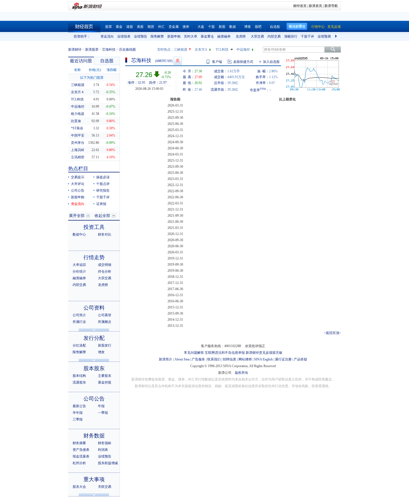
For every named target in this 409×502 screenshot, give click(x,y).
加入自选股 (271, 62)
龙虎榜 (241, 36)
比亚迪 (76, 121)
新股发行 (104, 345)
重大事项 (94, 479)
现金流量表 (81, 456)
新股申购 (174, 36)
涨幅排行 (290, 36)
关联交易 (104, 487)
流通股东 (79, 382)
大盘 (201, 27)
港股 (129, 27)
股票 (108, 27)
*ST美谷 (77, 128)
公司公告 (77, 190)
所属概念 (104, 322)
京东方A (201, 49)
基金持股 (104, 382)
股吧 (258, 27)
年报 (101, 406)
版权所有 (241, 373)
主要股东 (104, 376)
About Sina (181, 359)
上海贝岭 (77, 150)
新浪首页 (315, 6)
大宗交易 (257, 36)
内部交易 (274, 36)
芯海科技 (108, 49)
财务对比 (104, 234)
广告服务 (198, 359)
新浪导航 (331, 6)
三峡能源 (180, 49)
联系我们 (214, 359)
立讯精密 (77, 157)
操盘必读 (103, 177)
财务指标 (104, 443)
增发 (101, 352)
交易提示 (77, 177)
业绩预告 (140, 36)
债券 (186, 27)
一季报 (103, 413)
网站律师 (245, 359)
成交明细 (104, 265)
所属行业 (79, 322)
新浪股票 (91, 49)
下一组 (336, 36)
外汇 (161, 27)
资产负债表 (81, 450)
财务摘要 (79, 443)
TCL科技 (222, 49)
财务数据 (94, 436)
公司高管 (104, 315)
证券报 (101, 204)
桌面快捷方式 (243, 62)
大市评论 (77, 184)
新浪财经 (75, 49)
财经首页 (300, 6)
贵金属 (174, 27)
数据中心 (79, 234)
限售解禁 (157, 36)
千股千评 (307, 36)
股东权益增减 (108, 463)
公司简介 (79, 315)
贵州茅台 (77, 143)
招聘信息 (229, 359)
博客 (247, 27)
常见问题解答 (194, 353)
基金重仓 (207, 36)
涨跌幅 (112, 70)
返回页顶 (332, 333)
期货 (150, 27)
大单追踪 (79, 265)
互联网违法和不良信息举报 (225, 353)
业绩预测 (324, 36)
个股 (211, 27)
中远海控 (243, 49)
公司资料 (94, 308)
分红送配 (79, 345)
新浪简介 (165, 359)
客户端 (217, 62)
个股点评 (103, 184)
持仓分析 (104, 271)
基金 (119, 27)
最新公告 (79, 406)
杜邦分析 (79, 463)
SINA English (263, 359)
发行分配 (94, 338)
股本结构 (79, 376)
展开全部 (77, 216)
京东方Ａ (77, 92)
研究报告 (103, 190)
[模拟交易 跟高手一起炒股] (178, 61)
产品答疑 (300, 359)
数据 (232, 27)
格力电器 (77, 114)
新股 (222, 27)
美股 (140, 27)
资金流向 (107, 36)
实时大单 (190, 36)
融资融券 (224, 36)
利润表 (103, 450)
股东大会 (79, 487)
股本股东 (94, 368)
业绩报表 (123, 36)
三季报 (78, 419)
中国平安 (77, 135)
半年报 (78, 413)
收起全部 (102, 216)
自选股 (275, 27)
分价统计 (79, 271)
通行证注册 (283, 359)
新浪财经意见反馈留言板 (264, 353)
